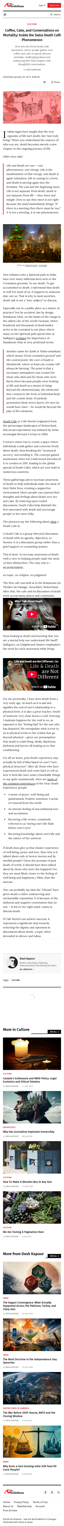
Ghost (21, 1522)
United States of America (16, 1408)
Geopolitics (9, 1127)
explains (21, 338)
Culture (32, 24)
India (6, 1298)
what (53, 521)
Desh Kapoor (33, 69)
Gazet (30, 1522)
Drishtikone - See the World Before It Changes (33, 1519)
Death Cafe (10, 421)
